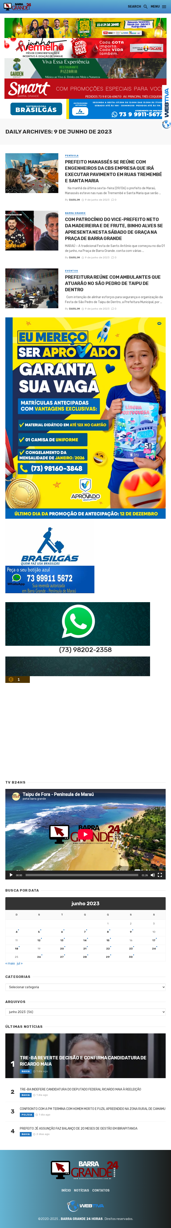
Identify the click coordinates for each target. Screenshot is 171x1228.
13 (61, 940)
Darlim (74, 199)
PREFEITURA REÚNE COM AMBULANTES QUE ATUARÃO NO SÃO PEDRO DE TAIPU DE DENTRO (113, 283)
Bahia (26, 1071)
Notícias (81, 1190)
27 (62, 956)
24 (154, 948)
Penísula (72, 155)
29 (108, 956)
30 (131, 956)
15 (108, 940)
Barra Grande (75, 213)
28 (85, 956)
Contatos (101, 1190)
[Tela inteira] (160, 875)
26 (39, 956)
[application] (85, 834)
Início (66, 1190)
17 (153, 940)
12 (39, 940)
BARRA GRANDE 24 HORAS (82, 1219)
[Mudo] (153, 875)
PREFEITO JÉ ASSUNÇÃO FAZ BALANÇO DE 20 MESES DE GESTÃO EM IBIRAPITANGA (78, 1128)
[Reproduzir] (11, 875)
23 (131, 948)
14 (85, 940)
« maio (10, 963)
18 (16, 948)
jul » (20, 963)
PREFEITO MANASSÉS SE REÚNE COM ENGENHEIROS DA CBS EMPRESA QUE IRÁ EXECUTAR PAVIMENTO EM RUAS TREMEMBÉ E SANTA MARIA (113, 171)
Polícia (27, 1114)
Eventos (71, 271)
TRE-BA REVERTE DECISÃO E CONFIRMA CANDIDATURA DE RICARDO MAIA (83, 1061)
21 (84, 948)
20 (62, 948)
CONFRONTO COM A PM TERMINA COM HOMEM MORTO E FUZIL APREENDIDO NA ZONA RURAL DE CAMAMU (92, 1109)
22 (108, 948)
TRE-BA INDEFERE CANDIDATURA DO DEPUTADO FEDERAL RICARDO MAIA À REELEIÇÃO (80, 1089)
